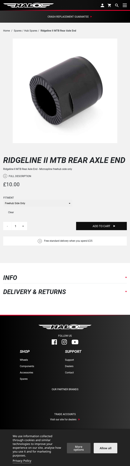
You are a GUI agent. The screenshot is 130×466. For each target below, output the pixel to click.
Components (27, 366)
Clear (11, 212)
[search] (117, 5)
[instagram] (64, 342)
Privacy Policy (22, 461)
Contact (69, 372)
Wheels (24, 359)
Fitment (8, 197)
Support (69, 359)
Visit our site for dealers (63, 419)
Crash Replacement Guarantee (68, 16)
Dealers (69, 366)
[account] (102, 5)
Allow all (105, 448)
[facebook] (54, 342)
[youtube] (75, 342)
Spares (18, 30)
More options (79, 448)
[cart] (110, 5)
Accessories (26, 372)
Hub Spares (30, 30)
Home (6, 30)
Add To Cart (101, 226)
